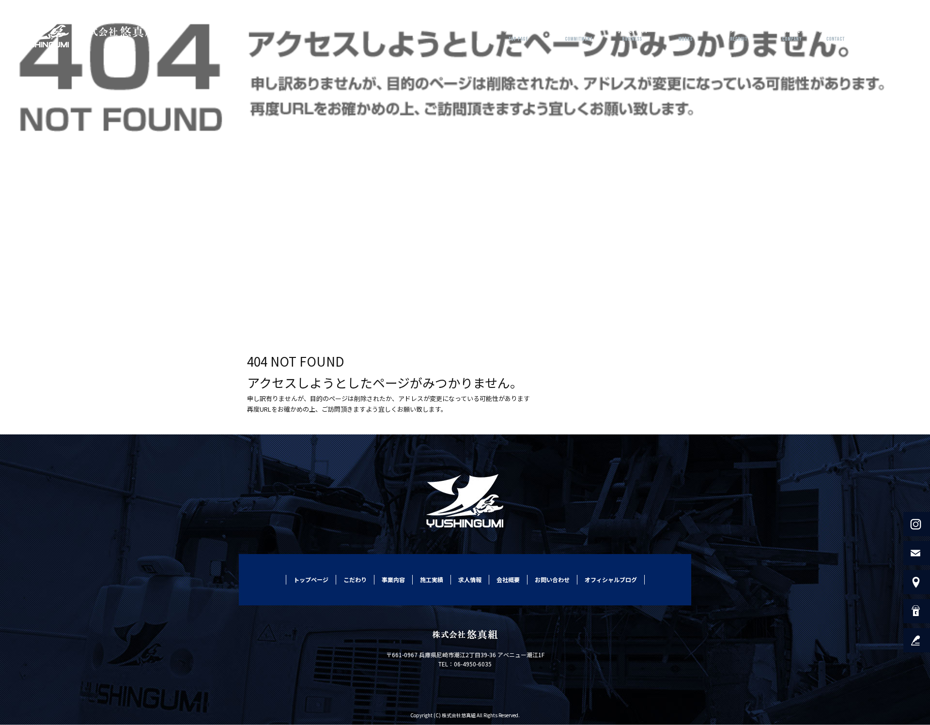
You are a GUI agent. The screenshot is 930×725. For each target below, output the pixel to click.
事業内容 (632, 31)
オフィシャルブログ (611, 579)
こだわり (578, 31)
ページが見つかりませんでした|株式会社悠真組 (66, 290)
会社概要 (792, 31)
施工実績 (685, 31)
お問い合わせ (845, 31)
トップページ (518, 31)
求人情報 (738, 31)
